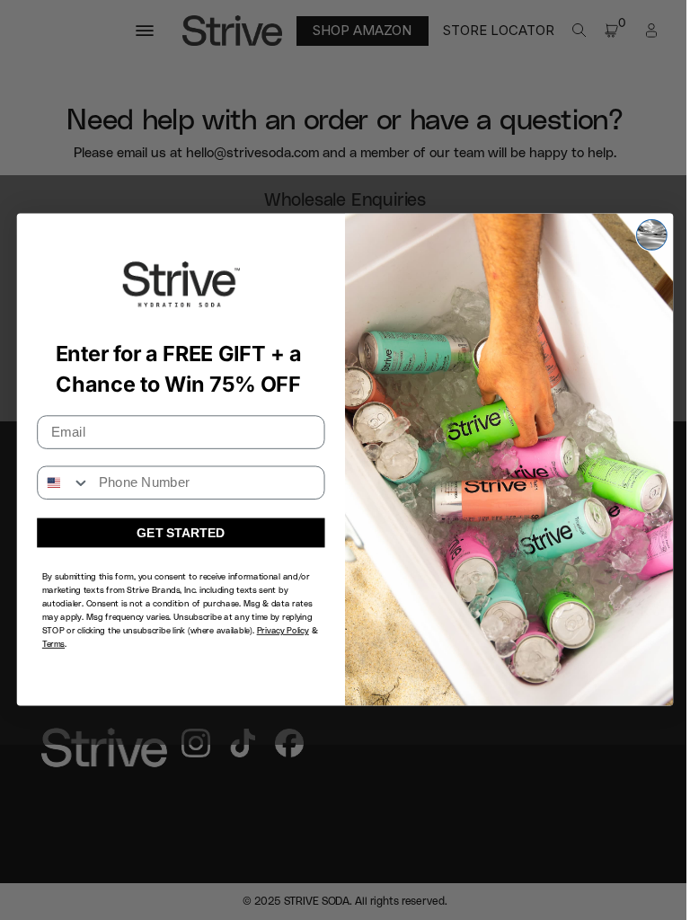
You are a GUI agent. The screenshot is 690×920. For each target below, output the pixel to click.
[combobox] (64, 483)
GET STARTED (181, 533)
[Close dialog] (652, 235)
